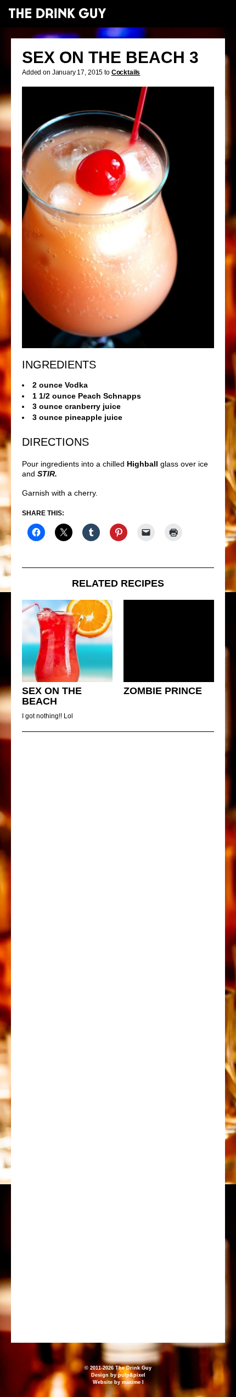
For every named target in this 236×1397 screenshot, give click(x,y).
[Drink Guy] (57, 13)
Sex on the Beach (52, 696)
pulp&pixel (131, 1375)
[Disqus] (118, 890)
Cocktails (126, 72)
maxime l (133, 1382)
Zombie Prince (162, 690)
